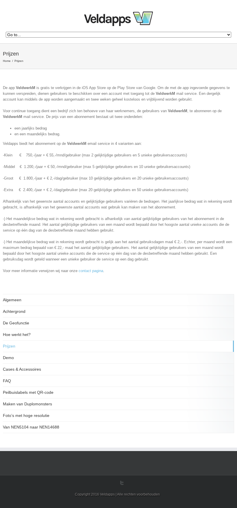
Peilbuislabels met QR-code (28, 392)
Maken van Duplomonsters (27, 404)
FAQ (7, 380)
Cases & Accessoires (22, 369)
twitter (121, 483)
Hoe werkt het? (17, 334)
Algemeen (12, 300)
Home (7, 60)
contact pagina (91, 271)
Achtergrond (14, 311)
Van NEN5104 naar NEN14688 (31, 427)
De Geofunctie (16, 323)
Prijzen (9, 346)
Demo (8, 357)
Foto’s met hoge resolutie (26, 415)
